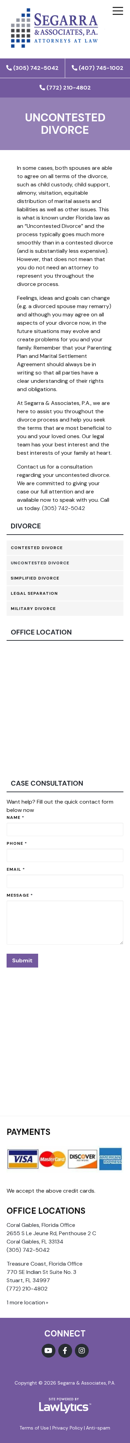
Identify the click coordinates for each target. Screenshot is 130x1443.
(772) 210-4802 (68, 87)
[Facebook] (65, 1351)
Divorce (26, 526)
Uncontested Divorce (40, 563)
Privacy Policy (67, 1428)
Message (20, 895)
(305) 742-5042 (36, 68)
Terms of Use (34, 1428)
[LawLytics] (65, 1406)
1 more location (26, 1302)
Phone (17, 843)
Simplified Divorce (35, 578)
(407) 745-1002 (101, 68)
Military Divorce (33, 608)
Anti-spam (98, 1428)
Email (16, 869)
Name (15, 817)
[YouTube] (48, 1351)
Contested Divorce (37, 548)
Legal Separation (34, 593)
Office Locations (46, 1210)
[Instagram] (82, 1351)
